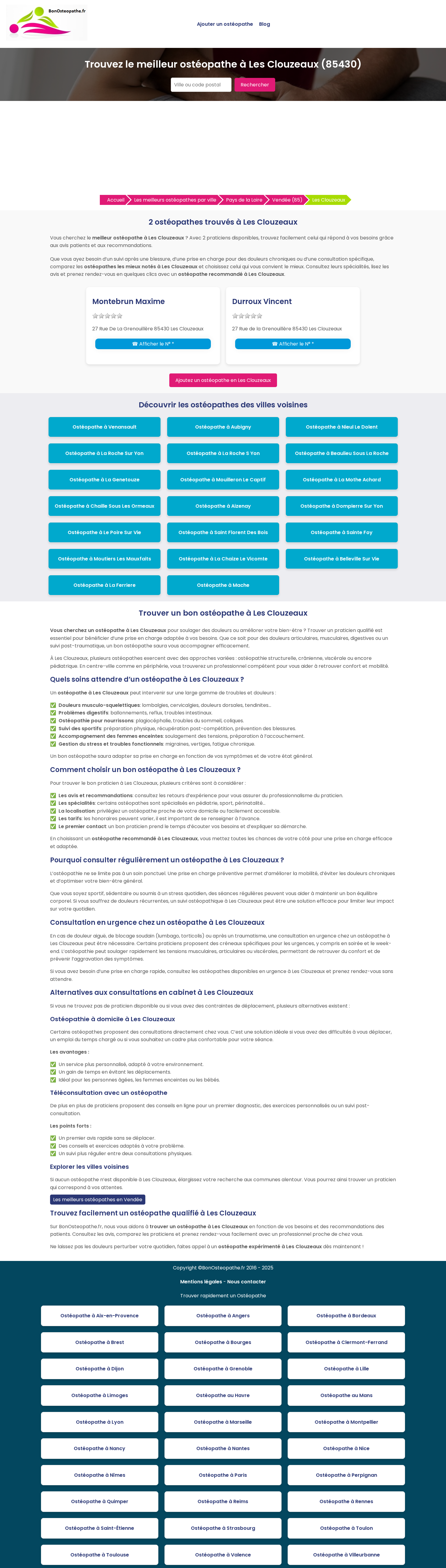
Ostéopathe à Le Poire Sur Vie (104, 532)
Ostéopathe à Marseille (223, 1422)
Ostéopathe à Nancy (99, 1448)
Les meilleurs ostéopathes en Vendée (97, 1199)
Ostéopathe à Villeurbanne (346, 1554)
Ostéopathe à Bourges (223, 1342)
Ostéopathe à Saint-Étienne (99, 1528)
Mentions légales (201, 1281)
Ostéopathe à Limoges (99, 1395)
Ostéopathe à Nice (346, 1448)
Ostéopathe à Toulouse (99, 1554)
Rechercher (255, 84)
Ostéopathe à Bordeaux (346, 1315)
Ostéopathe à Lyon (99, 1422)
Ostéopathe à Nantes (223, 1448)
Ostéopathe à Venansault (105, 426)
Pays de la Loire (244, 199)
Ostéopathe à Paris (223, 1475)
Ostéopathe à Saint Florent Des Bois (223, 532)
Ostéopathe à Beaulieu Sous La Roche (342, 453)
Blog (264, 24)
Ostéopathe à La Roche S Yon (223, 453)
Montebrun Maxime (128, 301)
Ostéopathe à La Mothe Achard (342, 479)
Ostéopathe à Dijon (100, 1368)
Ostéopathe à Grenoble (223, 1368)
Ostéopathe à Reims (223, 1501)
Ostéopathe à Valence (223, 1554)
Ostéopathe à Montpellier (346, 1422)
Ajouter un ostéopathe (225, 24)
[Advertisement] (223, 149)
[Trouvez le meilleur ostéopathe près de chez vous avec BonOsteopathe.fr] (46, 38)
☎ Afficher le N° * (153, 343)
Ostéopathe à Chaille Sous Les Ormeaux (104, 506)
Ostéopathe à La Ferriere (104, 585)
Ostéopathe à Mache (223, 585)
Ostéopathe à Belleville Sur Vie (341, 558)
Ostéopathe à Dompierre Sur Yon (341, 506)
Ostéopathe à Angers (223, 1315)
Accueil (115, 199)
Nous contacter (246, 1281)
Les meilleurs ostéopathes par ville (175, 199)
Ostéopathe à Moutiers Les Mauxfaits (104, 558)
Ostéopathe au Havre (223, 1395)
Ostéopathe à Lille (346, 1368)
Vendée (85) (287, 199)
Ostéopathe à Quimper (99, 1501)
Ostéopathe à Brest (99, 1342)
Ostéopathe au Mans (346, 1395)
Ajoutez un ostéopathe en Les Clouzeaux (223, 380)
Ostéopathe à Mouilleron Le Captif (223, 479)
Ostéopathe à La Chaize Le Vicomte (223, 558)
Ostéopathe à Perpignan (346, 1475)
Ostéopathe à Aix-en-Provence (99, 1315)
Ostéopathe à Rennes (346, 1501)
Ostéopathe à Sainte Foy (342, 532)
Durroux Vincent (262, 301)
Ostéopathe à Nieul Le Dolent (342, 426)
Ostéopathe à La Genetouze (104, 479)
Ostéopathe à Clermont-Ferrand (346, 1342)
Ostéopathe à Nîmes (99, 1475)
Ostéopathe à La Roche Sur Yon (104, 453)
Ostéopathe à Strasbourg (223, 1528)
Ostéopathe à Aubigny (223, 426)
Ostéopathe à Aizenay (223, 506)
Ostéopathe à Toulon (346, 1528)
